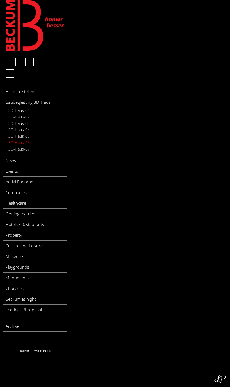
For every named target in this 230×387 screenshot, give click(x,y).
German (10, 340)
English (20, 340)
